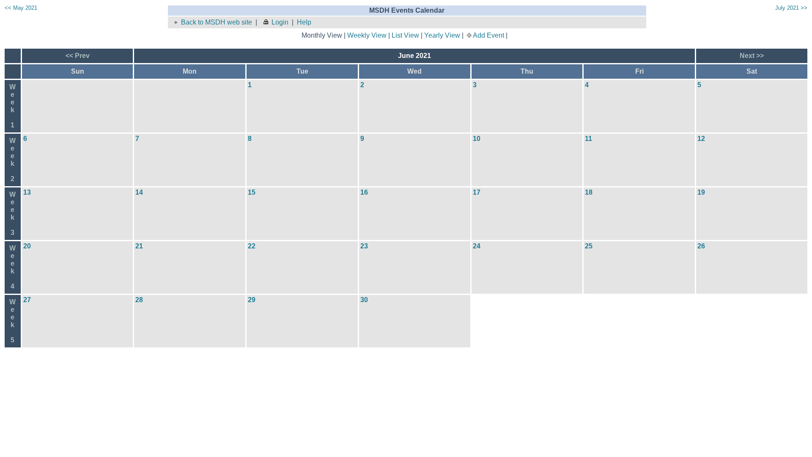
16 (364, 192)
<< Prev (78, 55)
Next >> (752, 55)
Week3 (12, 213)
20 (27, 246)
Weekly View (367, 35)
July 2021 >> (791, 8)
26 (701, 246)
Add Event (488, 35)
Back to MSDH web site (216, 22)
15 (251, 192)
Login (280, 22)
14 (139, 192)
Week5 (12, 321)
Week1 (12, 106)
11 (588, 138)
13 (27, 192)
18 (589, 192)
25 (589, 246)
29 (251, 299)
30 (364, 299)
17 (476, 192)
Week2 (12, 159)
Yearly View (442, 35)
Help (304, 22)
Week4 (12, 267)
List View (405, 35)
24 (476, 246)
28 (139, 299)
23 (364, 246)
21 (139, 246)
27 (27, 299)
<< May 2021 (21, 8)
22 (251, 246)
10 (476, 138)
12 (701, 138)
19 (701, 192)
